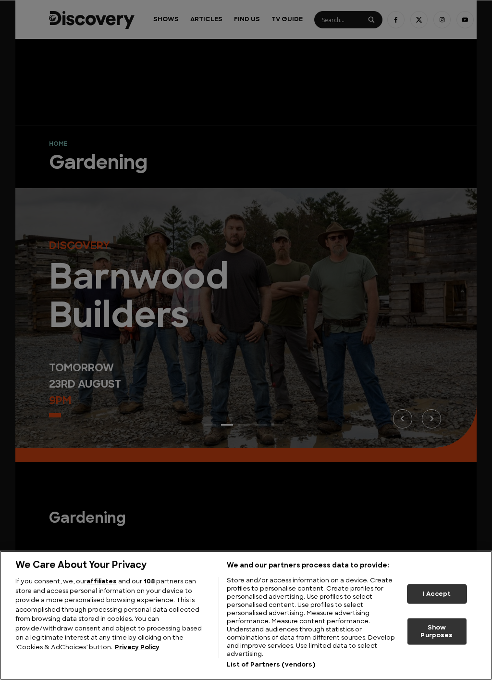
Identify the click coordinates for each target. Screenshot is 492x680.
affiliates (101, 582)
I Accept (437, 594)
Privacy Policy (137, 647)
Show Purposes (436, 632)
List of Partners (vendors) (271, 665)
